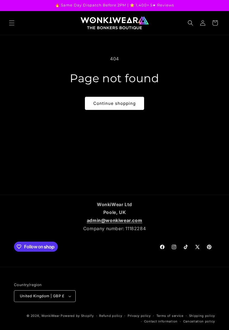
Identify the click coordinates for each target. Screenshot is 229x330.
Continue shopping (114, 103)
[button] (12, 23)
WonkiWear (50, 316)
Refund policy (110, 316)
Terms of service (169, 316)
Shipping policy (202, 316)
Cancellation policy (199, 321)
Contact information (161, 321)
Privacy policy (139, 316)
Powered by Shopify (77, 316)
